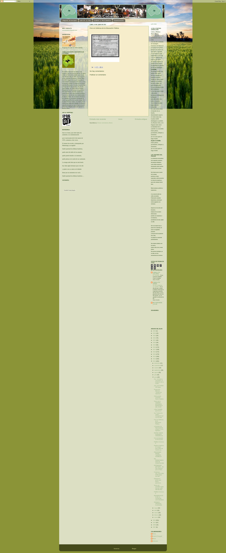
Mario (154, 538)
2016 (154, 351)
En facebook (156, 275)
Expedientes (119, 20)
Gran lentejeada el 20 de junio (158, 438)
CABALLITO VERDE (156, 283)
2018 (154, 347)
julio (155, 374)
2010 (154, 522)
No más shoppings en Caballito (157, 286)
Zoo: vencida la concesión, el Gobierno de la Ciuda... (159, 381)
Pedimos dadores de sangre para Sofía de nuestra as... (159, 448)
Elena (154, 533)
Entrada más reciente (98, 119)
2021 (154, 340)
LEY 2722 (154, 24)
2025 (154, 331)
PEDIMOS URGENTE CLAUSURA (158, 504)
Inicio (120, 119)
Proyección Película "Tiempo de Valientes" (158, 392)
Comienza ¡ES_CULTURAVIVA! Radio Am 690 (159, 474)
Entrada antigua (141, 119)
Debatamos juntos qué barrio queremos (157, 481)
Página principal (70, 20)
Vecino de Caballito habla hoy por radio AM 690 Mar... (159, 487)
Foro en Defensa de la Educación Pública (158, 422)
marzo (156, 512)
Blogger (134, 548)
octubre (156, 367)
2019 (154, 345)
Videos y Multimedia (102, 20)
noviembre (157, 365)
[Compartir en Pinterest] (102, 67)
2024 (154, 333)
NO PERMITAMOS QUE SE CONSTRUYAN (159, 461)
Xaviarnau (116, 548)
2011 (154, 520)
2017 (154, 349)
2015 (154, 354)
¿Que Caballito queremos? (158, 410)
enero (156, 517)
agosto (156, 372)
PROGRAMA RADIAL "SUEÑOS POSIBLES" (158, 454)
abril (155, 510)
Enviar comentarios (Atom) (105, 123)
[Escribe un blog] (97, 67)
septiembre (157, 370)
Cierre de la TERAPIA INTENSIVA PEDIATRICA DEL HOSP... (158, 404)
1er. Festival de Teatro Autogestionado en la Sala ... (158, 415)
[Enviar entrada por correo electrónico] (92, 67)
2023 (154, 335)
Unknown (155, 541)
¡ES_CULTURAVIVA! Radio (158, 386)
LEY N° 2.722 (85, 20)
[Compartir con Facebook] (100, 67)
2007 (154, 527)
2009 (154, 525)
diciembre (157, 363)
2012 (154, 361)
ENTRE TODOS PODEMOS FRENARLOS (158, 434)
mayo (156, 508)
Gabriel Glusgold (157, 536)
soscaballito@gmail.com (69, 30)
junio (155, 377)
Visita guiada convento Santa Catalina (158, 397)
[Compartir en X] (99, 67)
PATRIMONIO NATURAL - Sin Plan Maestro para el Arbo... (159, 467)
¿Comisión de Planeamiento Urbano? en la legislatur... (158, 428)
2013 (154, 358)
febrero (156, 515)
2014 (154, 356)
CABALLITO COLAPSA (156, 273)
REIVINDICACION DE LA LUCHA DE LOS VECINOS (159, 498)
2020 (154, 342)
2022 (154, 338)
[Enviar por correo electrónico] (95, 67)
